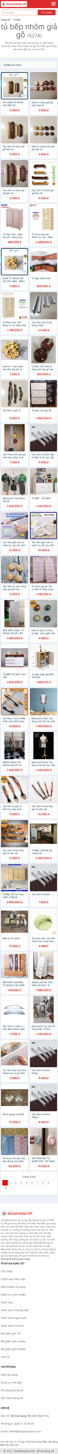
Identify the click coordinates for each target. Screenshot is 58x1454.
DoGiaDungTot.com (24, 1451)
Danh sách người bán (14, 1318)
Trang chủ (5, 19)
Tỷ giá (21, 1441)
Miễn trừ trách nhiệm (13, 1294)
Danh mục (7, 1302)
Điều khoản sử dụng (13, 1286)
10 (5, 1188)
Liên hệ (5, 1356)
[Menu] (53, 3)
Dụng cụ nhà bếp (11, 1382)
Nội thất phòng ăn (12, 1398)
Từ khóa (17, 19)
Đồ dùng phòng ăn (12, 1390)
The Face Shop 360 (36, 1441)
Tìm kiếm (46, 12)
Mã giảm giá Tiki (11, 1333)
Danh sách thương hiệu (15, 1310)
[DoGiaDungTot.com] (19, 4)
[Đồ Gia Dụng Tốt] (17, 1213)
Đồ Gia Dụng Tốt (45, 1451)
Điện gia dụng (9, 1374)
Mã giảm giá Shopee (13, 1349)
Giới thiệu (7, 1271)
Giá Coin (14, 1444)
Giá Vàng (52, 1441)
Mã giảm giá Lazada (13, 1341)
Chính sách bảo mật (13, 1279)
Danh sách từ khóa (12, 1325)
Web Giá (4, 1444)
